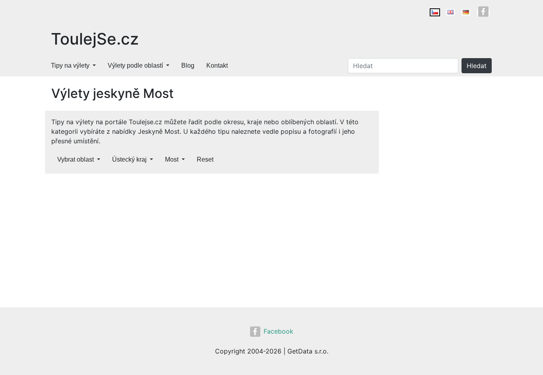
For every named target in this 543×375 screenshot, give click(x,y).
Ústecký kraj (129, 159)
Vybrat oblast (75, 159)
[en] (450, 12)
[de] (466, 12)
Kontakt (217, 65)
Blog (187, 65)
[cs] (435, 12)
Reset (205, 159)
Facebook (278, 331)
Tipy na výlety (70, 65)
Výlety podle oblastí (135, 65)
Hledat (477, 66)
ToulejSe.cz (95, 39)
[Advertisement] (212, 239)
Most (171, 159)
